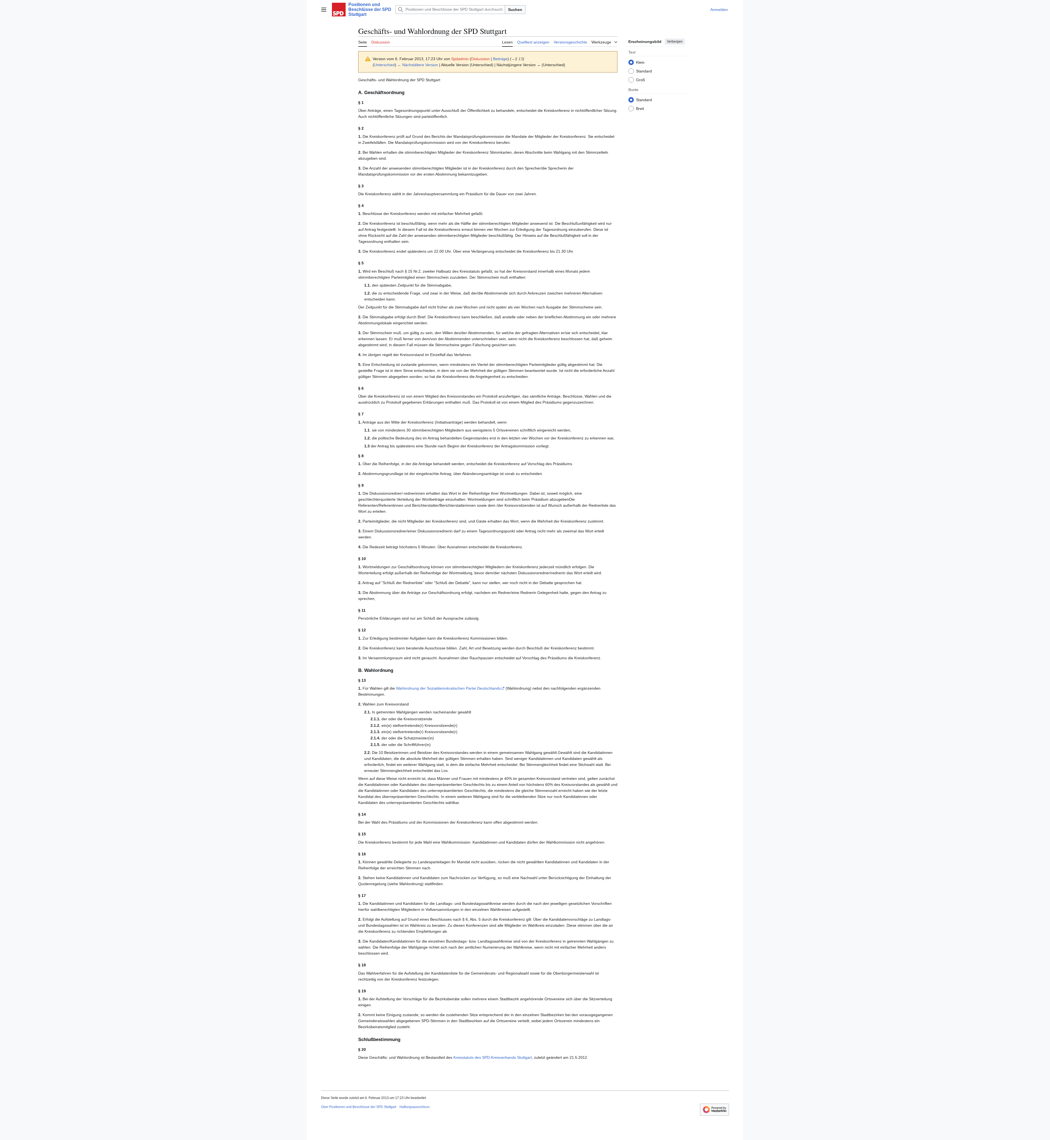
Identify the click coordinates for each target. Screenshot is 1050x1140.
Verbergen (674, 41)
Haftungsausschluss (414, 1107)
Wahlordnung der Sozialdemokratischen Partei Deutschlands (448, 688)
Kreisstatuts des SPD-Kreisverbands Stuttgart (492, 1057)
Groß (640, 79)
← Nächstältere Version (417, 65)
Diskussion (480, 59)
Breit (640, 108)
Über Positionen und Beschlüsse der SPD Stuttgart (358, 1107)
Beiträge (500, 59)
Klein (640, 62)
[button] (323, 9)
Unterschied (384, 65)
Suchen (515, 9)
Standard (644, 71)
